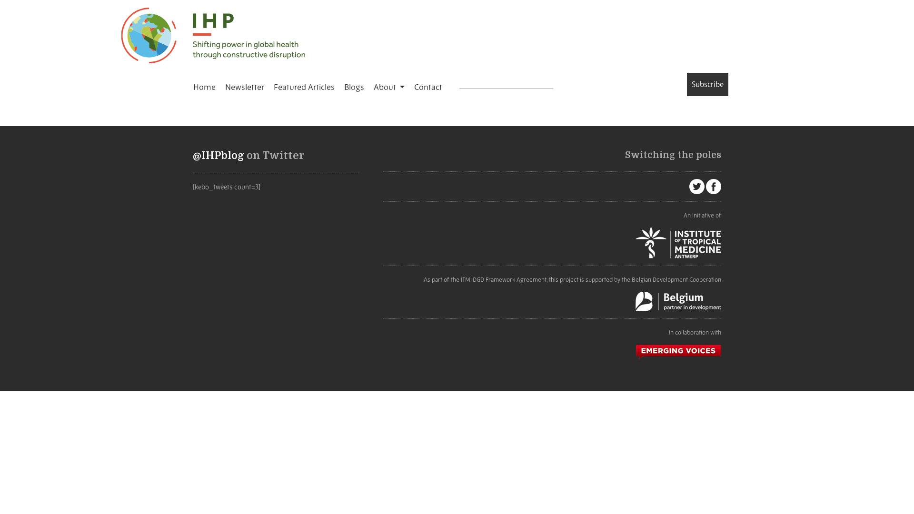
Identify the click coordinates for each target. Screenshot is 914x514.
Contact (428, 87)
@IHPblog (218, 155)
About (386, 87)
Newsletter (244, 87)
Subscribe (708, 84)
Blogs (354, 87)
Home (204, 87)
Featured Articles (304, 87)
